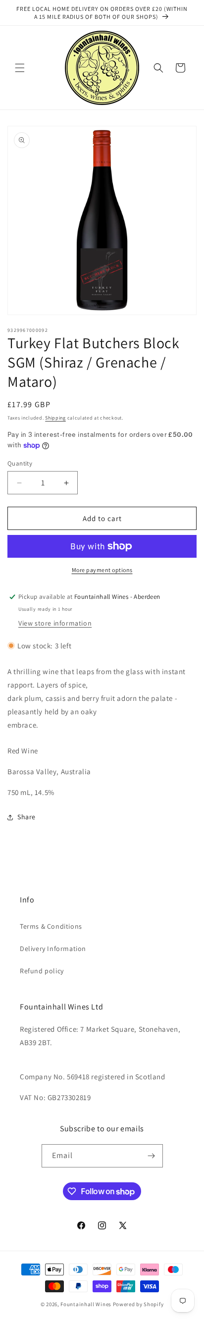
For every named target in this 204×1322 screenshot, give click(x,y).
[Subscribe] (151, 1155)
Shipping (55, 418)
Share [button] (26, 816)
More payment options (102, 570)
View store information (55, 623)
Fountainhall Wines (85, 1304)
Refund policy (42, 970)
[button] (20, 68)
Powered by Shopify (138, 1304)
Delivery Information (53, 948)
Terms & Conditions (51, 926)
